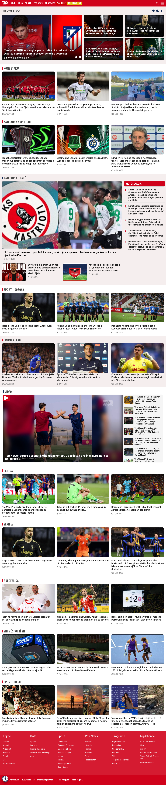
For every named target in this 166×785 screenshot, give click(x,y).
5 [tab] (11, 58)
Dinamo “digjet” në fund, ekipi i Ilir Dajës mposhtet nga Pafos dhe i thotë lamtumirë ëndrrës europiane (145, 222)
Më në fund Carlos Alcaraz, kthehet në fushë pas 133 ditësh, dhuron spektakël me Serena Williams (136, 670)
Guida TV (116, 763)
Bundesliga (11, 580)
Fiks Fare (115, 753)
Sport (28, 3)
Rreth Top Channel (147, 742)
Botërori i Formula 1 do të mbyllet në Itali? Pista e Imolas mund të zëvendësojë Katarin (82, 670)
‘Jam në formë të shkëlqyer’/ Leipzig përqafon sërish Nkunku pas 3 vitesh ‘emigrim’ (26, 620)
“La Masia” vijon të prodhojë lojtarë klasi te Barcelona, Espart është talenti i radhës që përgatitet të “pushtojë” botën (24, 512)
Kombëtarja (11, 68)
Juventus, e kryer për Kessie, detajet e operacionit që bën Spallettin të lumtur (83, 563)
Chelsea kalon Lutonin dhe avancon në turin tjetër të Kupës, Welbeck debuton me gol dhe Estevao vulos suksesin (28, 379)
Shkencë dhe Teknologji (40, 753)
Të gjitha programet (120, 760)
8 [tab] (17, 58)
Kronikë (6, 745)
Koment (33, 745)
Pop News (38, 3)
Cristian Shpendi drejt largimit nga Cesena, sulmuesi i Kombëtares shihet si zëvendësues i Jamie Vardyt (81, 109)
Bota (33, 736)
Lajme (12, 3)
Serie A (8, 524)
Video (20, 3)
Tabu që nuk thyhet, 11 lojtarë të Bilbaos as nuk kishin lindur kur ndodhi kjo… (81, 510)
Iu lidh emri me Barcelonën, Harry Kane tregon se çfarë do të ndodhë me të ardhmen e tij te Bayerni (83, 620)
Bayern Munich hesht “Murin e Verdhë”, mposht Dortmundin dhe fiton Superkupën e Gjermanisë (136, 620)
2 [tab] (6, 58)
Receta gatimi (90, 760)
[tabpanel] (42, 37)
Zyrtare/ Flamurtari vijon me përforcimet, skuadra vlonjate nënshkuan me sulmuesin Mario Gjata (44, 270)
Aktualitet (7, 749)
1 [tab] (4, 58)
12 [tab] (24, 58)
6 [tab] (13, 58)
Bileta (142, 745)
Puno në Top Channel (148, 753)
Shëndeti (88, 753)
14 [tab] (28, 58)
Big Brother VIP (118, 742)
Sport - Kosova (14, 289)
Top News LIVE (74, 3)
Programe (50, 3)
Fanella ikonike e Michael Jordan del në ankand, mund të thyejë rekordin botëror (26, 721)
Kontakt (143, 749)
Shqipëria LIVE (118, 749)
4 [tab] (10, 58)
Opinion (33, 742)
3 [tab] (8, 58)
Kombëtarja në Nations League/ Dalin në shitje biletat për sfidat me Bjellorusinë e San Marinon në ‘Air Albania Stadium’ (28, 109)
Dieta (87, 756)
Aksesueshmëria (147, 762)
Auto (32, 756)
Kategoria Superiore (17, 122)
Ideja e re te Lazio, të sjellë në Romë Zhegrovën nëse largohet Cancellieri (27, 328)
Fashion (88, 749)
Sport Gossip (13, 682)
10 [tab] (21, 58)
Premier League (14, 340)
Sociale (6, 756)
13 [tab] (26, 58)
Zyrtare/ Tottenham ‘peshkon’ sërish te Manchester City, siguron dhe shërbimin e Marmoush (78, 379)
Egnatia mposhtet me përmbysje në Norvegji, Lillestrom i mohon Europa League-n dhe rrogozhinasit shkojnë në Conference (146, 210)
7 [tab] (15, 58)
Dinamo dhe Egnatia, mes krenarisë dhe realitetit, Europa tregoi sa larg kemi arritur (82, 161)
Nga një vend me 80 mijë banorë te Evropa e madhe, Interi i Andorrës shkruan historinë (79, 328)
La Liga (8, 471)
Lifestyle (88, 745)
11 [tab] (22, 58)
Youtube (61, 3)
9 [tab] (19, 58)
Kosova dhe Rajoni (37, 749)
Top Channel (147, 736)
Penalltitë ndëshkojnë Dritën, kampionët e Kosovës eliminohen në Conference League (134, 328)
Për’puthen (116, 745)
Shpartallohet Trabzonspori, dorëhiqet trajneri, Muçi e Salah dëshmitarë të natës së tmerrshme (145, 233)
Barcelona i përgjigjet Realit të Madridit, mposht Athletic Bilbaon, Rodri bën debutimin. (136, 510)
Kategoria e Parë (15, 178)
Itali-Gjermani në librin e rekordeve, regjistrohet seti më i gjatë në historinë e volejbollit (26, 670)
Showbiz (88, 742)
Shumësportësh (14, 631)
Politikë (6, 742)
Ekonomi (6, 753)
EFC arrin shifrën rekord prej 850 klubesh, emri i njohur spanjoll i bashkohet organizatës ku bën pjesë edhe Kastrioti (60, 255)
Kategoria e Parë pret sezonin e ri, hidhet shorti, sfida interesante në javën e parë (104, 269)
